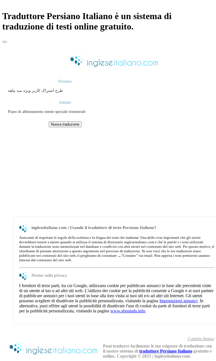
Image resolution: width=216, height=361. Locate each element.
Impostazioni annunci (178, 300)
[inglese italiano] (113, 67)
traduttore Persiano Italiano (165, 351)
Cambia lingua (200, 338)
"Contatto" (129, 255)
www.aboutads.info (127, 310)
